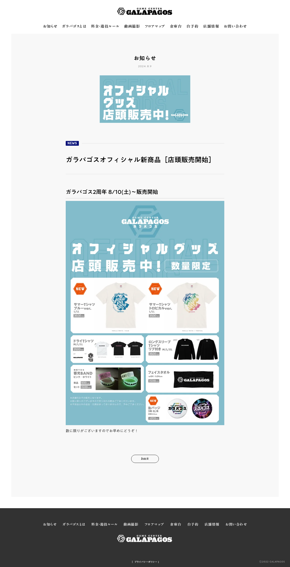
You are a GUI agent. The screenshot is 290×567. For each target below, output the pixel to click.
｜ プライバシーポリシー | (145, 561)
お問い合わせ (235, 26)
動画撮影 (132, 26)
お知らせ (50, 26)
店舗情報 (211, 26)
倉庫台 (176, 26)
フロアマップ (155, 26)
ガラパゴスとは (74, 26)
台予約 (192, 26)
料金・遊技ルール (105, 26)
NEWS (72, 143)
